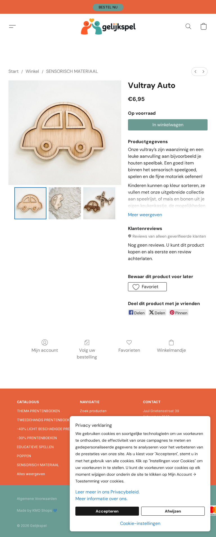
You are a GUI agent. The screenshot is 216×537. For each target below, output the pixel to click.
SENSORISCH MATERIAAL (72, 71)
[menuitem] (195, 71)
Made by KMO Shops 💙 (37, 510)
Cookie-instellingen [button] (140, 523)
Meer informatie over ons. (101, 499)
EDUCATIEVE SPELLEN (35, 447)
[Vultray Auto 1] (65, 203)
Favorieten (129, 350)
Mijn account (45, 350)
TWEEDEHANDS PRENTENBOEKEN (45, 420)
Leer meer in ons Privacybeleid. (107, 492)
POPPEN (24, 456)
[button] (108, 7)
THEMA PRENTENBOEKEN (38, 411)
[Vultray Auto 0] (30, 203)
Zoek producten (93, 411)
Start (13, 71)
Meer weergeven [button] (145, 215)
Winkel (32, 71)
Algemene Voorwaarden (37, 499)
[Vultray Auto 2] (99, 203)
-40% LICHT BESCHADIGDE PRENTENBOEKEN (45, 429)
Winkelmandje (171, 350)
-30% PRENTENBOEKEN (37, 438)
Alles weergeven (31, 474)
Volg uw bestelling (87, 353)
